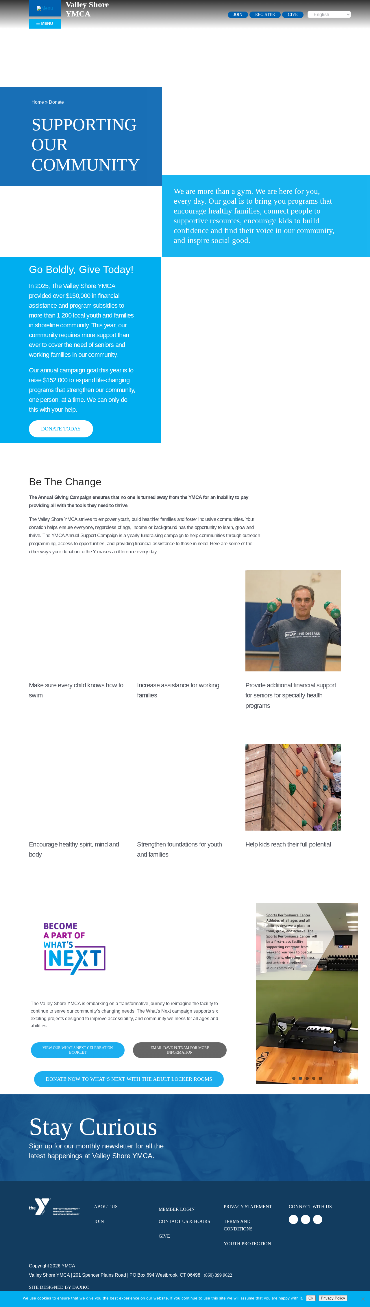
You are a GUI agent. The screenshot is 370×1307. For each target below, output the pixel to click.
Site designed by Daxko (59, 1287)
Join (99, 1221)
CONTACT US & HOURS (184, 1221)
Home (38, 102)
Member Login (177, 1209)
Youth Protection (247, 1243)
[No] (363, 1299)
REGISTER (265, 14)
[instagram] (215, 14)
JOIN (238, 14)
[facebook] (196, 14)
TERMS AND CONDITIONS (238, 1225)
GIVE (293, 14)
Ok (310, 1298)
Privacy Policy (333, 1298)
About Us (106, 1206)
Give (164, 1236)
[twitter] (206, 14)
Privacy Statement (248, 1206)
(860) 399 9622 (218, 1275)
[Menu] (45, 8)
